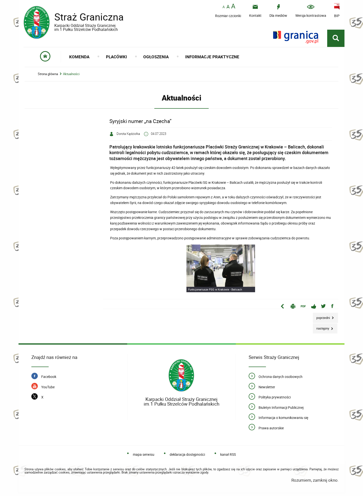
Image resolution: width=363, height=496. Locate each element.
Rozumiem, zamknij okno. (314, 480)
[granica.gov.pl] (296, 37)
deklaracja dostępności (187, 454)
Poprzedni (322, 316)
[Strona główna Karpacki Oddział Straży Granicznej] (181, 375)
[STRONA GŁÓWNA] (45, 56)
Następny (321, 327)
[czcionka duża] (233, 6)
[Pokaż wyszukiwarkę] (335, 38)
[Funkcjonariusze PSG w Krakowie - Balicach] (220, 268)
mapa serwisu (143, 454)
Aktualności (71, 74)
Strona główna (48, 74)
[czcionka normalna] (223, 7)
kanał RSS (228, 454)
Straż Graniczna (73, 19)
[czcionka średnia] (228, 6)
